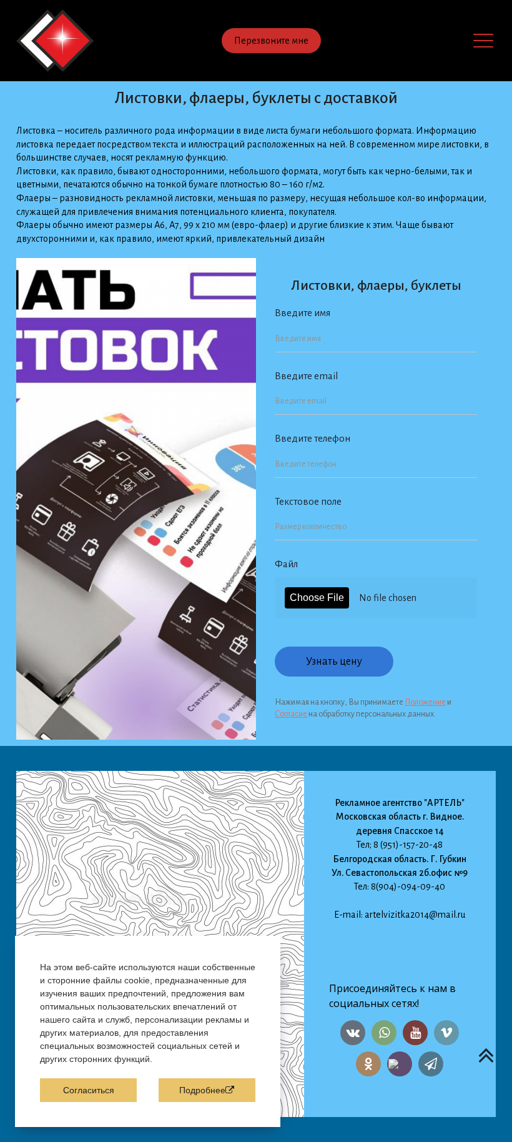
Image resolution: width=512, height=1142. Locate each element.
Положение (425, 702)
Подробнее (202, 1090)
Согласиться (88, 1090)
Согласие (291, 714)
